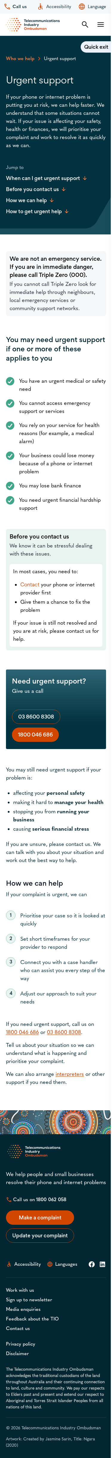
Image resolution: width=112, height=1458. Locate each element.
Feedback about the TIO (32, 1319)
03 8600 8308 (36, 716)
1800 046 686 (35, 734)
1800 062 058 (51, 1199)
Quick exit (96, 47)
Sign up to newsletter (29, 1300)
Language (97, 6)
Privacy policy (20, 1344)
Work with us (20, 1290)
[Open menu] (100, 24)
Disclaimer (17, 1353)
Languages (66, 1264)
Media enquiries (23, 1309)
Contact (29, 584)
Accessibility (58, 6)
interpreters (70, 1074)
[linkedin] (102, 1264)
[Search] (85, 24)
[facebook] (91, 1264)
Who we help (20, 58)
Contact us (18, 1328)
